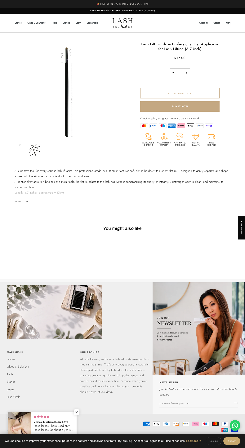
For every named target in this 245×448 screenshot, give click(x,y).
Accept (232, 441)
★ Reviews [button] (241, 227)
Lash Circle (13, 397)
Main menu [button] (15, 352)
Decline (213, 441)
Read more (22, 201)
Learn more (193, 440)
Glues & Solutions (18, 366)
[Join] (235, 403)
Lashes (11, 359)
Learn (10, 389)
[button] (19, 23)
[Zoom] (68, 88)
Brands (11, 382)
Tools (10, 374)
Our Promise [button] (89, 352)
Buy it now (180, 106)
